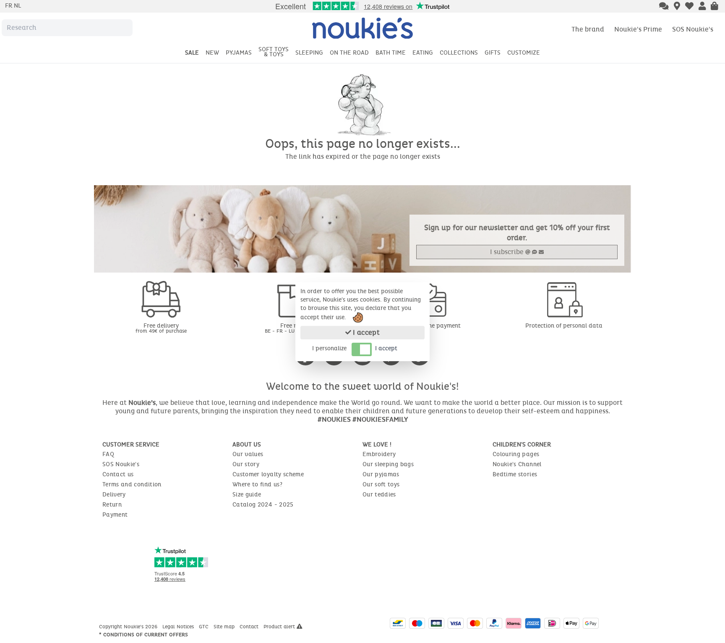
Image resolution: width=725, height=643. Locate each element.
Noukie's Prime (638, 29)
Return (112, 504)
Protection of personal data (563, 325)
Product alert (280, 627)
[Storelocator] (677, 7)
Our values (247, 454)
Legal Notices (179, 627)
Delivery (114, 494)
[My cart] (714, 7)
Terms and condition (132, 484)
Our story (245, 464)
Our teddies (379, 494)
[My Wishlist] (689, 7)
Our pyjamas (380, 474)
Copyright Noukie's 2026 (129, 627)
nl (17, 5)
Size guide (246, 494)
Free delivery (161, 327)
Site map (225, 627)
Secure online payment (430, 325)
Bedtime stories (515, 474)
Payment (115, 514)
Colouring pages (516, 454)
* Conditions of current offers (143, 635)
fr (9, 5)
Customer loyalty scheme (268, 474)
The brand (587, 29)
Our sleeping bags (388, 464)
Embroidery (379, 454)
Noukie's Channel (517, 464)
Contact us (118, 474)
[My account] (702, 7)
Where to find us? (257, 484)
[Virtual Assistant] (664, 7)
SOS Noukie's (692, 29)
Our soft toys (381, 484)
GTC (204, 627)
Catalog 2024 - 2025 (263, 504)
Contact (250, 627)
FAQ (108, 454)
